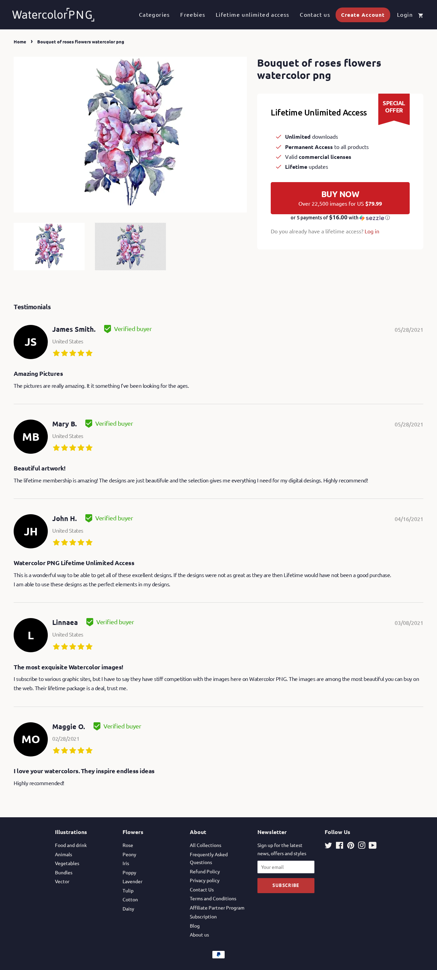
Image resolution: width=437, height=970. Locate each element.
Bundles (63, 872)
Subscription (203, 916)
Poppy (129, 872)
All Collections (205, 845)
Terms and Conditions (213, 898)
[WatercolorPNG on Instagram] (361, 846)
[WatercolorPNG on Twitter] (328, 846)
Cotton (130, 899)
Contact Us (202, 889)
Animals (63, 854)
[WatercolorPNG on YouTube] (373, 846)
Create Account (363, 14)
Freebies (192, 14)
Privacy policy (205, 880)
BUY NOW (340, 198)
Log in (372, 231)
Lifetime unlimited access (253, 14)
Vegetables (67, 863)
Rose (128, 845)
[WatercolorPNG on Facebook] (339, 846)
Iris (126, 863)
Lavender (132, 881)
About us (199, 934)
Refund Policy (205, 871)
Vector (62, 881)
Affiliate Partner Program (217, 907)
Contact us (315, 14)
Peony (129, 854)
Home (20, 41)
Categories (154, 14)
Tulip (128, 890)
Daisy (128, 908)
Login (405, 14)
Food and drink (71, 845)
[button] (340, 217)
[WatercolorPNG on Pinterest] (350, 846)
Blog (195, 926)
